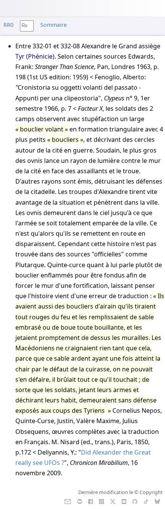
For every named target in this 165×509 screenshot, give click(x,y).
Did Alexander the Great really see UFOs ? (83, 457)
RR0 (8, 24)
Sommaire (53, 24)
